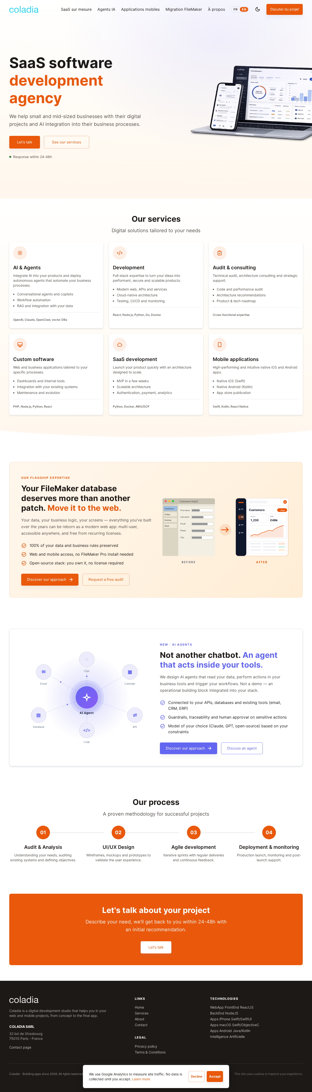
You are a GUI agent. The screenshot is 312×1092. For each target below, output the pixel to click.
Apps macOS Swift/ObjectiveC (234, 1025)
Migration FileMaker (184, 9)
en (244, 9)
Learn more (141, 1079)
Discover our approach (46, 579)
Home (139, 1007)
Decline (196, 1076)
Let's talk (24, 142)
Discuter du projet (284, 9)
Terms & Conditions (150, 1052)
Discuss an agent (242, 748)
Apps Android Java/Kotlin (230, 1031)
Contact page (20, 1047)
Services (141, 1013)
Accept (215, 1076)
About (139, 1019)
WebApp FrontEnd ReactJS (232, 1007)
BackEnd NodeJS (224, 1013)
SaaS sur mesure (76, 9)
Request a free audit (105, 579)
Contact (141, 1025)
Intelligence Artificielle (227, 1036)
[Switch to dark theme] (258, 9)
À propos (216, 9)
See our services (66, 142)
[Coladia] (24, 9)
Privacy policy (146, 1046)
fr (235, 9)
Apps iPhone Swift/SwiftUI (231, 1019)
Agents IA (106, 9)
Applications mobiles (140, 9)
